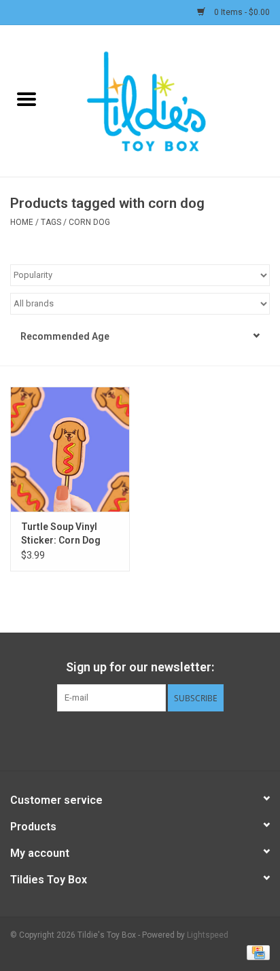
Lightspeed (207, 935)
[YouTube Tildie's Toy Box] (152, 739)
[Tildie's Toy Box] (166, 99)
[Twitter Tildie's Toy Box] (128, 739)
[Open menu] (26, 98)
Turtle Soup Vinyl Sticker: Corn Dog (61, 533)
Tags (51, 222)
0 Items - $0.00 (241, 12)
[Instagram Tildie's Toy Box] (176, 739)
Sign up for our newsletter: (140, 667)
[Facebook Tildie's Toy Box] (105, 739)
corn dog (89, 222)
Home (21, 222)
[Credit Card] (256, 952)
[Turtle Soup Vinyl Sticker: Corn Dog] (70, 449)
